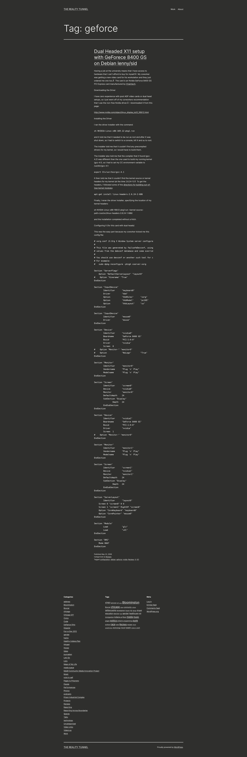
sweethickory (108, 628)
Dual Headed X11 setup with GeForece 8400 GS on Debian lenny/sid (120, 57)
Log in (149, 602)
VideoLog (67, 730)
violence (133, 628)
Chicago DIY (69, 615)
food (121, 613)
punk (135, 620)
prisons (120, 621)
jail (121, 617)
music (136, 617)
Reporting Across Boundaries (76, 711)
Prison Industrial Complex (74, 697)
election (116, 614)
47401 (107, 603)
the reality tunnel (76, 9)
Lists (65, 661)
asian (120, 603)
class (121, 607)
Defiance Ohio (69, 625)
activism (114, 603)
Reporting (68, 707)
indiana (117, 617)
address (67, 602)
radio (117, 624)
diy (131, 610)
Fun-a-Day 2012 (70, 631)
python (107, 625)
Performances (69, 687)
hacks (66, 638)
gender (66, 635)
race (113, 624)
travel (123, 628)
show (134, 624)
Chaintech (130, 84)
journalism (68, 654)
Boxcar (66, 608)
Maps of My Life (70, 664)
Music (66, 674)
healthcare (133, 613)
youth (138, 628)
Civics (66, 618)
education (109, 613)
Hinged (66, 644)
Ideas (66, 651)
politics (113, 620)
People (66, 684)
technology (68, 720)
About (180, 9)
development (121, 610)
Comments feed (153, 608)
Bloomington (69, 605)
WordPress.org (153, 611)
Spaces (67, 714)
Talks (66, 717)
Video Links (68, 727)
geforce (119, 559)
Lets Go (67, 658)
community (128, 607)
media (130, 617)
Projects (67, 701)
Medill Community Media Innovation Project (81, 671)
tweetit (128, 628)
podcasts (67, 694)
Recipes (108, 557)
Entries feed (151, 605)
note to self (68, 677)
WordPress (178, 747)
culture (134, 607)
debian (113, 559)
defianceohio (110, 610)
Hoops (66, 648)
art (118, 603)
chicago (67, 611)
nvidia (125, 559)
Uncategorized (70, 724)
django (134, 610)
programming (127, 621)
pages (107, 621)
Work (173, 9)
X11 (138, 559)
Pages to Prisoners (71, 681)
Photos (66, 691)
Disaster (67, 628)
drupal (139, 610)
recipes (129, 625)
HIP (140, 614)
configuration (105, 559)
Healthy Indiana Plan (72, 641)
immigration (109, 617)
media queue (69, 668)
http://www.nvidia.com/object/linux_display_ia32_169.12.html (121, 112)
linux (124, 617)
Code (66, 621)
